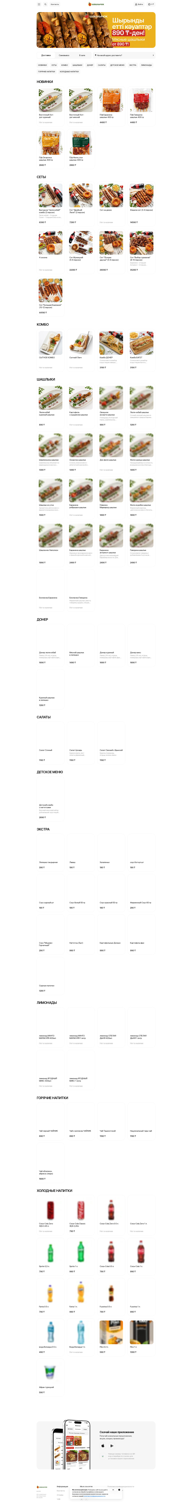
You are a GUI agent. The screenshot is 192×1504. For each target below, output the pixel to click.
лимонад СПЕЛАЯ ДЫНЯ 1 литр (138, 1036)
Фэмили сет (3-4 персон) (141, 210)
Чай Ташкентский (108, 1131)
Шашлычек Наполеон (48, 550)
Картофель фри (137, 943)
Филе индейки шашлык (140, 505)
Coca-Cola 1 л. (136, 1266)
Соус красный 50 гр (108, 902)
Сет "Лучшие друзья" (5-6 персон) (109, 258)
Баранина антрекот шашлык (108, 551)
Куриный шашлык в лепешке (47, 698)
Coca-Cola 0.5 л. (107, 1266)
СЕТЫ (54, 65)
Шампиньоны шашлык (49, 460)
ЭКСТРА (132, 65)
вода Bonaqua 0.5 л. (48, 1347)
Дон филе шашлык (108, 460)
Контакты (61, 1491)
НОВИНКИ (42, 65)
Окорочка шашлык (77, 460)
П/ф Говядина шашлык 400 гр (137, 116)
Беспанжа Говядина (78, 597)
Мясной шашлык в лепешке (76, 653)
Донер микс (135, 652)
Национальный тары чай (141, 1131)
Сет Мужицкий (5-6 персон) (76, 258)
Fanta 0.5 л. (44, 1306)
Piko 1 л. (133, 1347)
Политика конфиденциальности (120, 1486)
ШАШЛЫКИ (77, 65)
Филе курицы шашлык (140, 460)
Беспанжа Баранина (48, 597)
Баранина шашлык (77, 550)
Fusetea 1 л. (135, 1306)
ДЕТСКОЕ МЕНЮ (117, 65)
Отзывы (60, 1495)
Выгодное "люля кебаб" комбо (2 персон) (49, 211)
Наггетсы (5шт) (76, 943)
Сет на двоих (106, 210)
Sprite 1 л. (73, 1266)
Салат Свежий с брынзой (111, 750)
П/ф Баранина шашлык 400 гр (106, 116)
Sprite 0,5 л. (44, 1266)
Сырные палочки (46, 985)
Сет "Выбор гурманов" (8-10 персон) (140, 258)
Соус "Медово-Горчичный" (46, 944)
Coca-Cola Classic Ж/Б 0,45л (77, 1224)
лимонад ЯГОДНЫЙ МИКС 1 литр (78, 1079)
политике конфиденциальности (94, 1496)
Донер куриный (107, 652)
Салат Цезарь (75, 750)
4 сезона (43, 257)
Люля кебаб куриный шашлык (47, 413)
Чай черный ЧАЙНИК (48, 1131)
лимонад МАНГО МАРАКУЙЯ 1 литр (77, 1036)
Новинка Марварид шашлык (108, 506)
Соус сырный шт (46, 902)
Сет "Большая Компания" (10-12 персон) (50, 306)
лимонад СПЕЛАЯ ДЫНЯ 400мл (108, 1036)
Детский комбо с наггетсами (46, 806)
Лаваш (72, 862)
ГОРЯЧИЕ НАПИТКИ (46, 72)
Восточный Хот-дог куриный (46, 116)
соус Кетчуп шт (137, 862)
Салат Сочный (45, 750)
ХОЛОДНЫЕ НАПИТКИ (69, 72)
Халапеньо (104, 862)
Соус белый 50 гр (77, 902)
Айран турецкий (46, 1387)
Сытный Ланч (75, 357)
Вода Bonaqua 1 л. (77, 1347)
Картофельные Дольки (110, 943)
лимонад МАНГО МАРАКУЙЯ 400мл (47, 1036)
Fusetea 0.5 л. (106, 1306)
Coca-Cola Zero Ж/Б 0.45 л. (46, 1224)
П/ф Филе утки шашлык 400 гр (76, 158)
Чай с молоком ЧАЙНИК (80, 1131)
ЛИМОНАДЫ (146, 65)
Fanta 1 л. (73, 1306)
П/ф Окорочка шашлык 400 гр (46, 158)
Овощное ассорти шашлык (107, 413)
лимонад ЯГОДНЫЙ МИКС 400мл (48, 1079)
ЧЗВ (58, 1499)
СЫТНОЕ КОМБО (47, 357)
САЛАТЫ (101, 65)
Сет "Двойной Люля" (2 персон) (77, 211)
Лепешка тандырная (48, 862)
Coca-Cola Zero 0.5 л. (109, 1223)
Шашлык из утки (46, 505)
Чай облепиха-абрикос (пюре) (46, 1172)
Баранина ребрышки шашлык (77, 506)
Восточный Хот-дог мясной (76, 116)
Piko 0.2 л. (104, 1347)
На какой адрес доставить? (109, 55)
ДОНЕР (90, 65)
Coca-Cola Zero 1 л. (138, 1223)
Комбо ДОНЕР (106, 357)
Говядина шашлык (138, 550)
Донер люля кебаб (47, 652)
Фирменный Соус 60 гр (140, 902)
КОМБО (64, 65)
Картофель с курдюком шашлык (78, 413)
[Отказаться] (119, 1490)
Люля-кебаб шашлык (139, 412)
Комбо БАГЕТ (136, 357)
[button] (94, 46)
